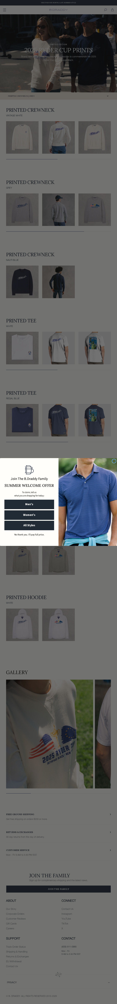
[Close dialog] (114, 461)
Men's (29, 504)
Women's (29, 515)
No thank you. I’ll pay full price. (29, 534)
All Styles (29, 525)
